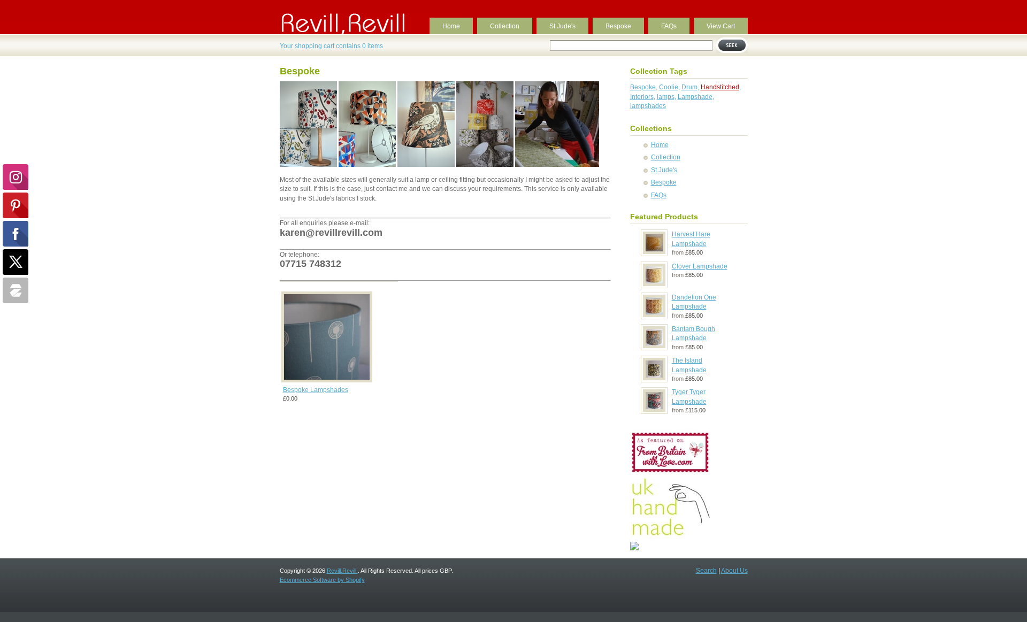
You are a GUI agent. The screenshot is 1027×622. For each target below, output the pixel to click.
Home (451, 26)
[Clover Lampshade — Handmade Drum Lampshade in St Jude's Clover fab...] (654, 285)
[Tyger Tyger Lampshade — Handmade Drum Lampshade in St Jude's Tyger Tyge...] (654, 411)
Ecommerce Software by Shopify (322, 580)
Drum (689, 87)
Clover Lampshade (699, 266)
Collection (504, 26)
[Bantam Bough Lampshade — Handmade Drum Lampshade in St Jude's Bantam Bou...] (654, 347)
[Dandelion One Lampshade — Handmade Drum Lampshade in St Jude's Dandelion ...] (654, 316)
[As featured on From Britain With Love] (670, 472)
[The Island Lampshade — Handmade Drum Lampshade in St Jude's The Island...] (654, 379)
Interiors (642, 97)
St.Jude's (562, 26)
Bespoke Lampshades (315, 390)
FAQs (669, 26)
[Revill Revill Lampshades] (634, 548)
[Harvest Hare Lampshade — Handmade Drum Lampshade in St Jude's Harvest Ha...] (654, 253)
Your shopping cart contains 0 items (331, 46)
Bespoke (618, 26)
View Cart (721, 26)
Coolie (668, 87)
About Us (734, 570)
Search (706, 570)
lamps (666, 97)
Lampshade (695, 97)
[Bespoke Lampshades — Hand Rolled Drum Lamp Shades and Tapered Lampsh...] (327, 382)
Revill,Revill (342, 570)
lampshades (648, 106)
